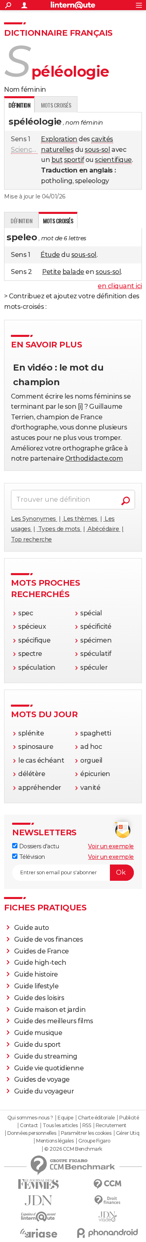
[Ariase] (38, 1233)
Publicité (129, 1118)
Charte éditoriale (96, 1118)
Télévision (31, 856)
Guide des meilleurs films (53, 1021)
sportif (74, 160)
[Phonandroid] (107, 1233)
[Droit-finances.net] (107, 1200)
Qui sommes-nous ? (30, 1118)
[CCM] (107, 1184)
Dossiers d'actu (38, 846)
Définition (21, 220)
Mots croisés (56, 105)
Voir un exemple (111, 846)
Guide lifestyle (36, 986)
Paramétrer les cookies (86, 1133)
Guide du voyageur (44, 1091)
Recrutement (111, 1125)
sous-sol (97, 149)
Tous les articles (60, 1125)
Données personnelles (31, 1133)
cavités (102, 139)
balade (73, 272)
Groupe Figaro (94, 1141)
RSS (86, 1125)
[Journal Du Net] (38, 1200)
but (57, 160)
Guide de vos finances (48, 939)
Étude (50, 255)
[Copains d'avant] (38, 1217)
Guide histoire (36, 974)
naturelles (57, 149)
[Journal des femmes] (38, 1184)
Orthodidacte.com (94, 458)
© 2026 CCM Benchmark (73, 1149)
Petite (51, 272)
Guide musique (38, 1033)
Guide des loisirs (39, 998)
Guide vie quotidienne (49, 1068)
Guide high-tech (40, 962)
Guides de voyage (42, 1079)
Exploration (59, 139)
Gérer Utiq (127, 1133)
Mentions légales (54, 1141)
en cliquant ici (120, 286)
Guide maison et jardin (50, 1009)
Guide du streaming (45, 1056)
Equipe (65, 1118)
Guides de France (41, 951)
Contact (29, 1125)
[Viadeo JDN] (107, 1217)
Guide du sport (37, 1044)
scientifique (113, 160)
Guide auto (31, 928)
